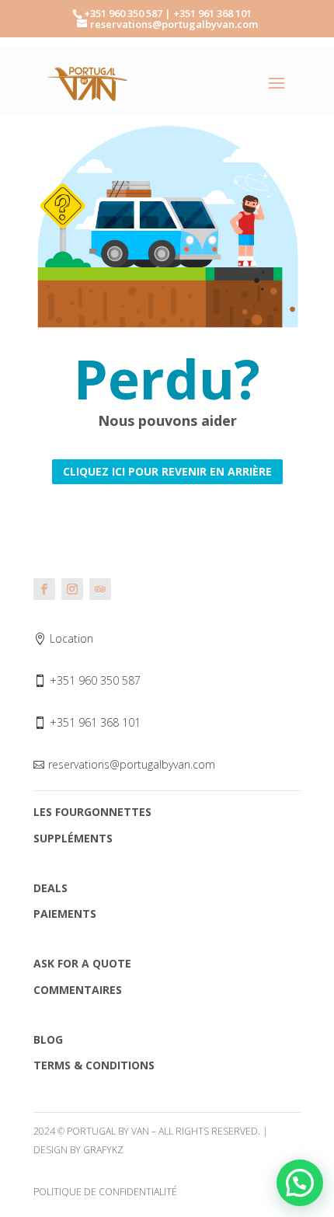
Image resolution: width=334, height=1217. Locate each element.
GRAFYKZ (103, 1149)
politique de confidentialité (105, 1191)
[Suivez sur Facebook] (44, 589)
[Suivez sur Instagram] (72, 589)
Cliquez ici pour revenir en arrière (167, 471)
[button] (300, 1182)
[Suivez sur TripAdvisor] (100, 589)
